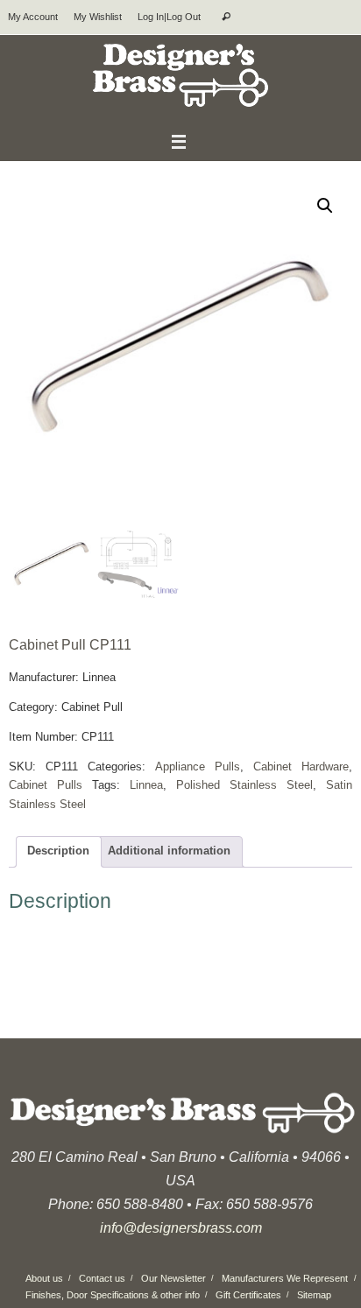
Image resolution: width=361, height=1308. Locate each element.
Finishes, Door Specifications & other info (112, 1295)
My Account (33, 16)
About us (44, 1278)
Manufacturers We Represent (285, 1278)
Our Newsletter (173, 1278)
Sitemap (314, 1295)
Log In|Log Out (169, 16)
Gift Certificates (248, 1295)
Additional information (169, 851)
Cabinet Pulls (45, 785)
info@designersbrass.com (181, 1227)
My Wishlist (98, 16)
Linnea (146, 785)
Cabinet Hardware (301, 767)
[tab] (59, 852)
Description (58, 851)
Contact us (102, 1278)
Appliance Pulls (197, 767)
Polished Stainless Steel (244, 785)
